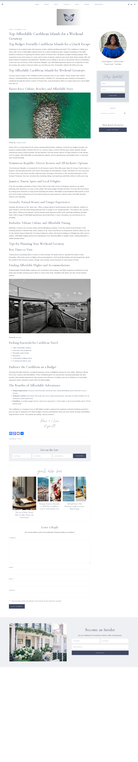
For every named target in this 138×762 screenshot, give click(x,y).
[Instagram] (129, 2)
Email (11, 579)
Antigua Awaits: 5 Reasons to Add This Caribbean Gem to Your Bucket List (49, 506)
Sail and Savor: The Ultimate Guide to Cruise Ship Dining (74, 506)
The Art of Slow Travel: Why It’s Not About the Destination (24, 514)
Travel (11, 29)
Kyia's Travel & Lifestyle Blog (69, 17)
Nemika (19, 337)
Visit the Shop (113, 129)
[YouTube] (132, 2)
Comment (12, 537)
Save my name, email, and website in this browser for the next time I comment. (37, 601)
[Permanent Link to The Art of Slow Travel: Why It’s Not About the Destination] (24, 509)
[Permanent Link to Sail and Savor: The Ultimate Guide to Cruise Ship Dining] (74, 501)
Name (11, 567)
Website (12, 590)
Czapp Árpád (21, 142)
